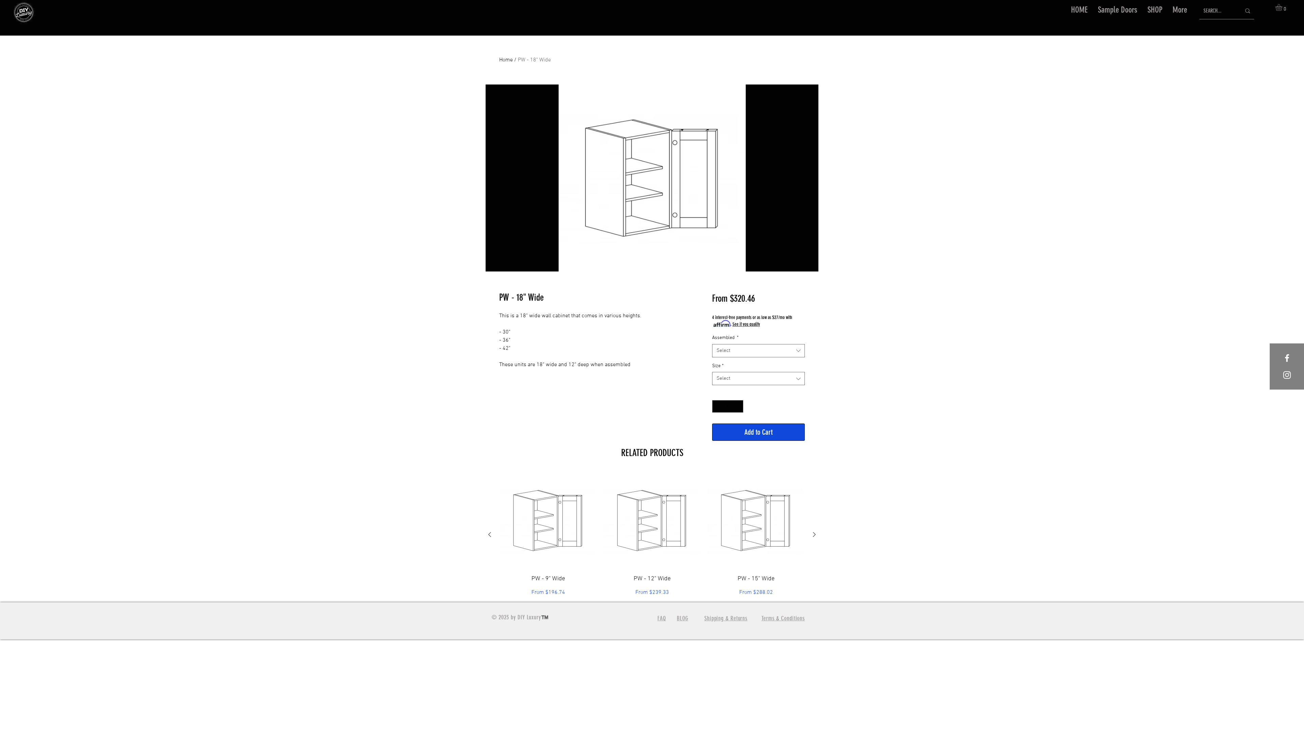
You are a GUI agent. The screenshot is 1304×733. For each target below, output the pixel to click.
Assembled (725, 338)
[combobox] (758, 350)
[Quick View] (548, 520)
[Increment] (738, 406)
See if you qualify (746, 324)
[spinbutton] (728, 406)
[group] (652, 534)
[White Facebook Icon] (1287, 358)
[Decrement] (717, 406)
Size (718, 366)
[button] (1154, 10)
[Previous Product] (490, 534)
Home (506, 60)
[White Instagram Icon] (1287, 375)
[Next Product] (814, 534)
